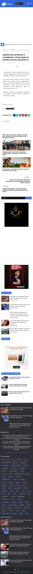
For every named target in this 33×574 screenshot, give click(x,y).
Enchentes (11, 485)
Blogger (28, 572)
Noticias (13, 499)
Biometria (15, 462)
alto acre (19, 459)
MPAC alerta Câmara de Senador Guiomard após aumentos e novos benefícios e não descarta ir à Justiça (14, 136)
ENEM (17, 485)
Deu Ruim (15, 479)
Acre (7, 49)
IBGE (9, 493)
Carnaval (25, 465)
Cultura (10, 474)
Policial (27, 502)
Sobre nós (9, 452)
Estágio (3, 488)
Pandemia (14, 502)
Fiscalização (4, 491)
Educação (18, 482)
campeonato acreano (16, 465)
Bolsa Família (5, 465)
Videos (27, 513)
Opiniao (20, 499)
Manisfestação (21, 496)
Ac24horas (10, 104)
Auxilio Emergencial (6, 462)
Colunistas (22, 468)
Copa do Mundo (13, 471)
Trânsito (11, 510)
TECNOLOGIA (27, 507)
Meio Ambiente (5, 499)
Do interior (22, 479)
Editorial (11, 482)
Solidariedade (18, 507)
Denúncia (28, 474)
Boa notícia (23, 462)
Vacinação (14, 513)
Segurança (9, 507)
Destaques (12, 49)
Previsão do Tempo (12, 505)
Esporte (23, 485)
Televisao (4, 510)
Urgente (24, 510)
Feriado (25, 488)
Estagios (10, 488)
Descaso (4, 476)
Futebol (11, 491)
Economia (4, 482)
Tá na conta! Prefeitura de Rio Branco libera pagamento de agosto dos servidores (19, 322)
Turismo (17, 510)
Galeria (23, 491)
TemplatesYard (14, 572)
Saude (28, 505)
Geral (29, 491)
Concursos (4, 471)
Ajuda (8, 459)
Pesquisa (21, 502)
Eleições (24, 482)
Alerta (13, 459)
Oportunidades (5, 502)
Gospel (3, 493)
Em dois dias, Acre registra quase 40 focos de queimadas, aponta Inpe (15, 169)
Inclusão (14, 493)
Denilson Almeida (19, 474)
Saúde (3, 507)
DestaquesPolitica (6, 479)
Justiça (28, 493)
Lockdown (12, 496)
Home (3, 49)
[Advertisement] (16, 24)
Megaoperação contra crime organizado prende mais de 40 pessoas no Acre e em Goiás (14, 153)
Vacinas (21, 513)
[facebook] (15, 569)
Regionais (22, 505)
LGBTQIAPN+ (5, 496)
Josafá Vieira (22, 493)
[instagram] (17, 569)
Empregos (4, 485)
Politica (3, 505)
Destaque (10, 476)
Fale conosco (23, 452)
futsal (17, 491)
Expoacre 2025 (17, 488)
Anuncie (15, 452)
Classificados (14, 468)
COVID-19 (4, 474)
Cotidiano (22, 471)
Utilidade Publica (6, 513)
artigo (25, 459)
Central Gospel (5, 468)
